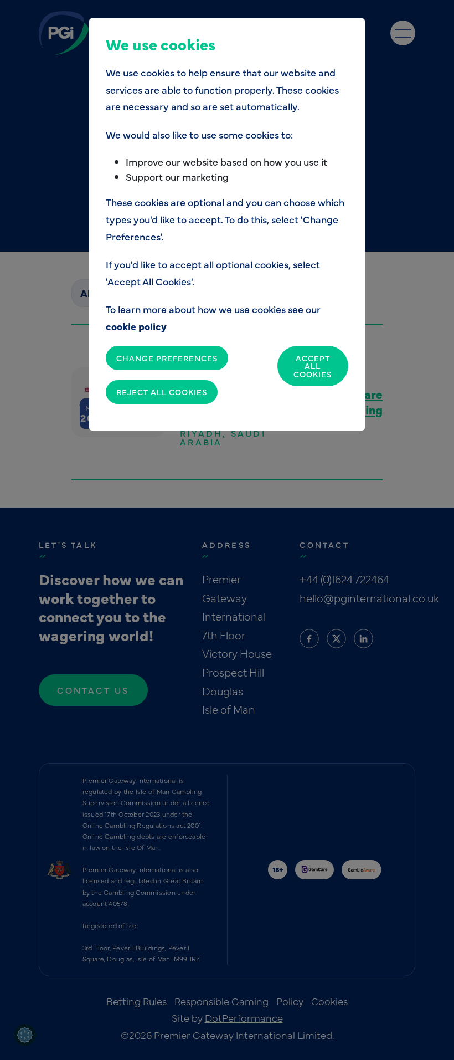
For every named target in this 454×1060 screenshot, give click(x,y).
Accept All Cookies (312, 366)
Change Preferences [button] (167, 357)
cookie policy (136, 326)
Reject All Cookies (161, 391)
